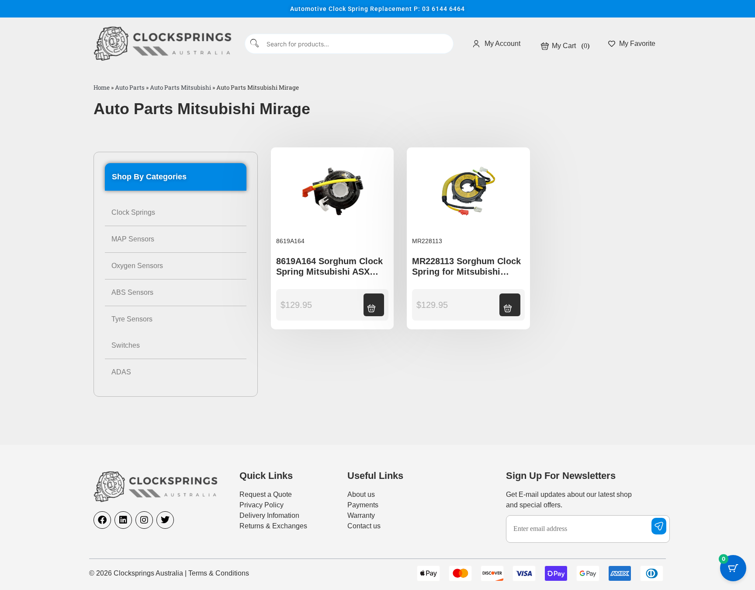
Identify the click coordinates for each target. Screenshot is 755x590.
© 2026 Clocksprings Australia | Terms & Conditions (169, 573)
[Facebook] (102, 520)
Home (102, 87)
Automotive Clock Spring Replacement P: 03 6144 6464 (377, 8)
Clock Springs (133, 212)
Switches (125, 345)
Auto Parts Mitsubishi (180, 87)
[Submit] (255, 44)
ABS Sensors (132, 292)
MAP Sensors (132, 239)
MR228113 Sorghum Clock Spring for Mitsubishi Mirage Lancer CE (466, 271)
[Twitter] (165, 520)
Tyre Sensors (131, 319)
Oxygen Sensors (137, 265)
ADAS (121, 372)
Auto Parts (130, 87)
